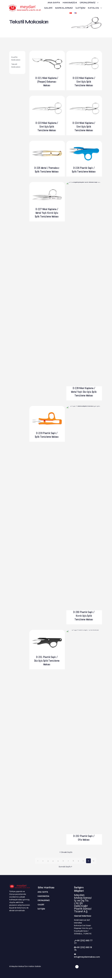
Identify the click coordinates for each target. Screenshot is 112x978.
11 (88, 861)
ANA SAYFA (43, 892)
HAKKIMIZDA (43, 896)
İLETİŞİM (41, 908)
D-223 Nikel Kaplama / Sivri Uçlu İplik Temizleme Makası (47, 126)
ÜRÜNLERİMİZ (44, 900)
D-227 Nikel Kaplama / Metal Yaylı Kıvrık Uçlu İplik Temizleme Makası (47, 212)
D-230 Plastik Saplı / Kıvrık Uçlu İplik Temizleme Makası (83, 615)
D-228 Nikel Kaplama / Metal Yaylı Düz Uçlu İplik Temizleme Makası (84, 391)
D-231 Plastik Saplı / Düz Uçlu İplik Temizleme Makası (46, 660)
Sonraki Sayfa (65, 866)
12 (93, 861)
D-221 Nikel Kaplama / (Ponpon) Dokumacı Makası (46, 81)
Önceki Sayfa (66, 852)
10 (83, 861)
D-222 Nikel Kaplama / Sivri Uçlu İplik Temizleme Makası (84, 81)
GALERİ (41, 904)
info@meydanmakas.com (87, 957)
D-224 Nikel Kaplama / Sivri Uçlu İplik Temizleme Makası (84, 126)
